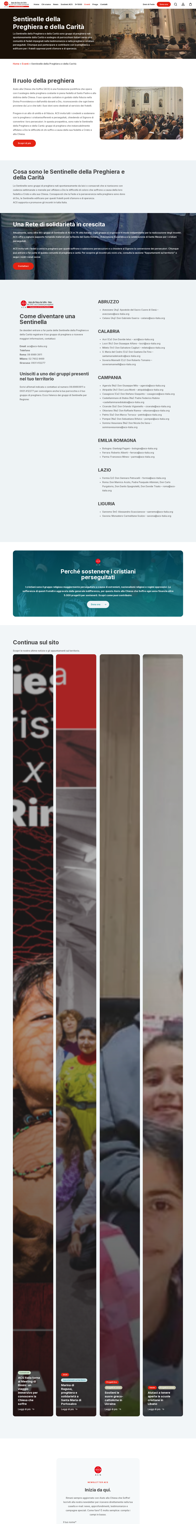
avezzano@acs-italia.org (115, 313)
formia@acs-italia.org (154, 478)
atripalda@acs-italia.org (150, 389)
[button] (24, 143)
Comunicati (24, 1373)
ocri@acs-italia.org (150, 343)
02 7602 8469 (36, 358)
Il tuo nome (69, 1522)
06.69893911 (76, 386)
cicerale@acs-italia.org (158, 406)
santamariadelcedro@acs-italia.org (121, 356)
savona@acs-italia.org (159, 515)
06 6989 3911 (34, 354)
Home (16, 63)
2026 (65, 1375)
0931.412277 (27, 391)
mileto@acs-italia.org (153, 347)
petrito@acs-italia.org (150, 414)
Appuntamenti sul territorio (74, 1380)
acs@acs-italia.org (37, 346)
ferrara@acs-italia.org (142, 452)
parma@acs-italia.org (143, 456)
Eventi (25, 63)
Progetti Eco (111, 1382)
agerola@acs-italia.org (152, 385)
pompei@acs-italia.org (156, 418)
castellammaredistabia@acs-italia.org (123, 402)
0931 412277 (38, 362)
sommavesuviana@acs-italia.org (119, 427)
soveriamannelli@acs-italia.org (119, 364)
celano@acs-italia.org (153, 318)
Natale (152, 1387)
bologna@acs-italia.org (144, 448)
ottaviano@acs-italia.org (156, 410)
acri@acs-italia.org (144, 339)
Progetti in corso (113, 1387)
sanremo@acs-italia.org (160, 511)
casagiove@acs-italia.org (161, 393)
